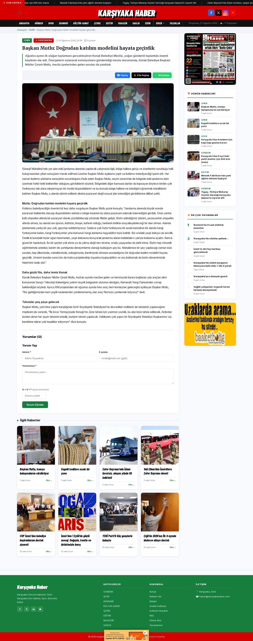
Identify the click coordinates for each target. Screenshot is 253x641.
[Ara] (20, 13)
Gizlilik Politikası (158, 606)
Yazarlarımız (156, 625)
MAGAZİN (122, 23)
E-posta (103, 352)
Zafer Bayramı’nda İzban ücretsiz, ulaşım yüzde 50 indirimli (222, 3)
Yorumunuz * (29, 365)
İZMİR (148, 23)
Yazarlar (175, 23)
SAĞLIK (136, 23)
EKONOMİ (63, 23)
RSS (152, 615)
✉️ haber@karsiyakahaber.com (213, 596)
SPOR (51, 23)
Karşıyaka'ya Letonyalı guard (210, 276)
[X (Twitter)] (218, 13)
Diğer (159, 23)
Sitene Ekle (155, 620)
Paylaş (124, 75)
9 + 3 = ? (35, 389)
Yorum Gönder (35, 404)
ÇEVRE (97, 23)
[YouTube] (233, 13)
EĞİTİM (109, 23)
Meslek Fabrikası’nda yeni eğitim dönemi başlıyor (70, 3)
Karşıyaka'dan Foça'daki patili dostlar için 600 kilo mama (215, 159)
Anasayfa (24, 23)
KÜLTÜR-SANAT (81, 23)
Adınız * (26, 352)
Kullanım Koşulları (159, 610)
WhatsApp (163, 75)
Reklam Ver (156, 596)
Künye (153, 591)
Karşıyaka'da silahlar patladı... (211, 238)
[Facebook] (211, 13)
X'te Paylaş (143, 75)
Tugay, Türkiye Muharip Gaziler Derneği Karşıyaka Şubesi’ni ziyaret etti (144, 3)
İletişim (153, 601)
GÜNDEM (39, 23)
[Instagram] (226, 13)
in (34, 609)
